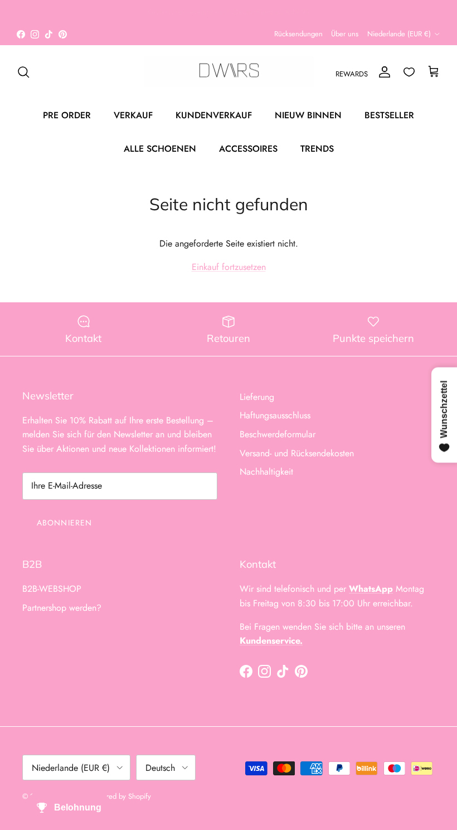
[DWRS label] (229, 72)
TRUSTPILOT (231, 16)
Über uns (344, 33)
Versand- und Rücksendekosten (297, 453)
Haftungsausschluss (275, 415)
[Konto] (382, 72)
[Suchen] (23, 72)
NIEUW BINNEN (308, 115)
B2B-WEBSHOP (51, 588)
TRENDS (317, 148)
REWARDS (352, 74)
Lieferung (257, 396)
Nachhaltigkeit (266, 471)
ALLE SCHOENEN (160, 148)
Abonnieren (64, 522)
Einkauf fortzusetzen (229, 266)
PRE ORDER (67, 115)
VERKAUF (133, 115)
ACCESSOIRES (248, 148)
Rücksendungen (298, 33)
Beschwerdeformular (277, 434)
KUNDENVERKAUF (214, 115)
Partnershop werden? (61, 607)
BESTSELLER (389, 115)
